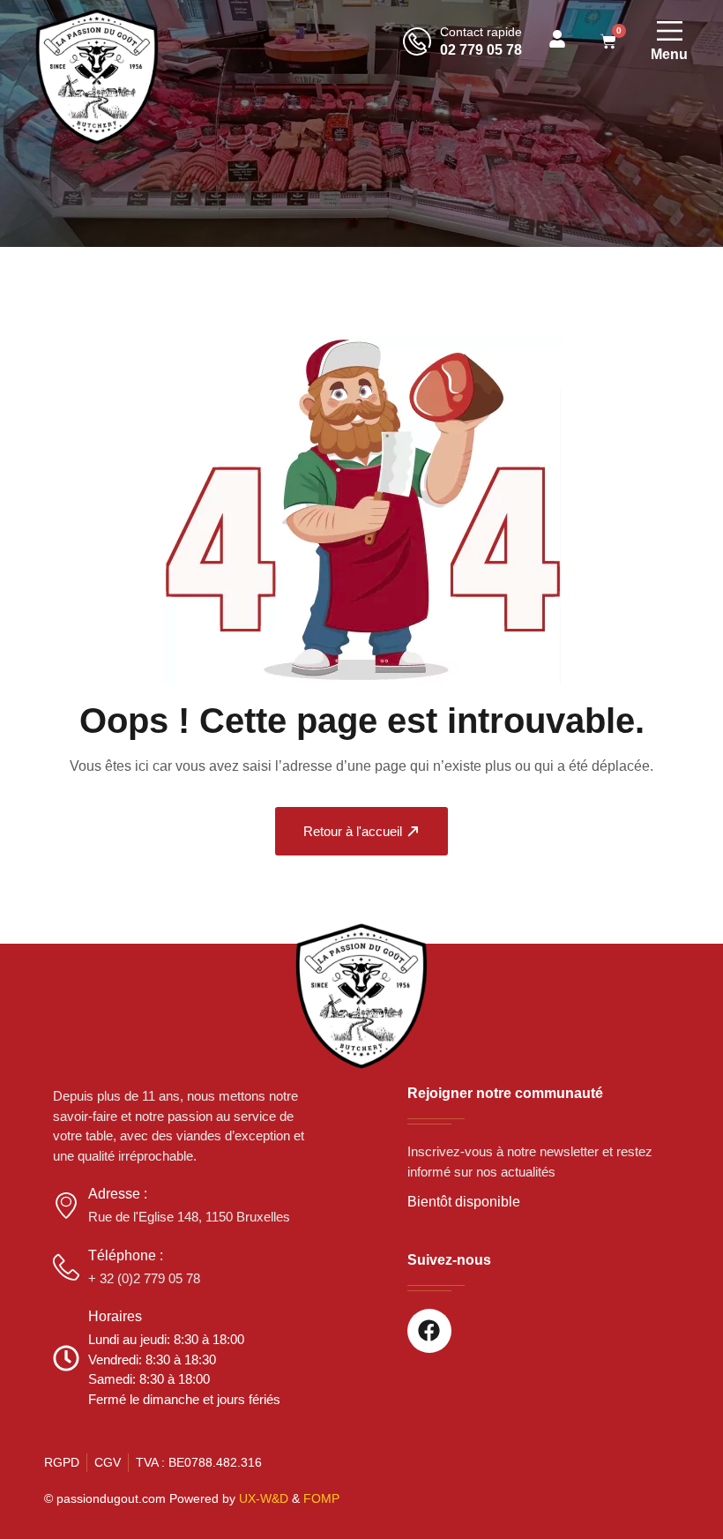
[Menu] (669, 30)
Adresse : (117, 1193)
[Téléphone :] (66, 1267)
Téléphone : (125, 1255)
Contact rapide (481, 32)
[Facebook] (429, 1331)
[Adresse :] (66, 1205)
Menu (669, 54)
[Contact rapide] (417, 41)
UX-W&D (263, 1498)
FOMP (321, 1498)
